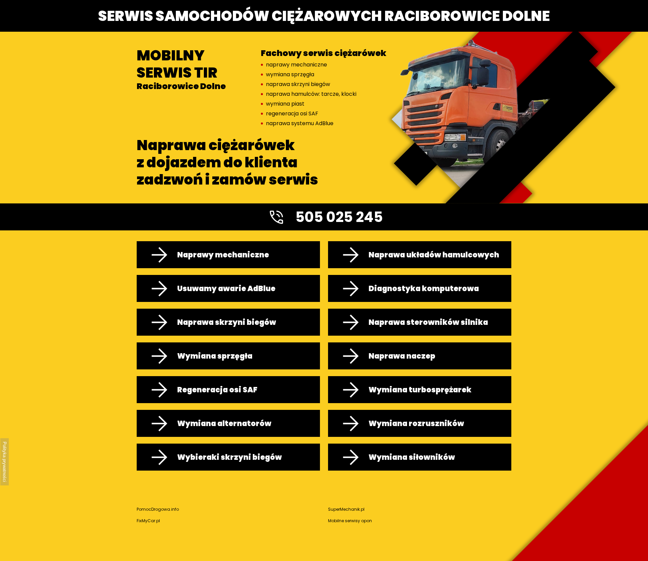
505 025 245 (339, 217)
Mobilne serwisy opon (350, 521)
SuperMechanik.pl (346, 509)
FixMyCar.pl (148, 521)
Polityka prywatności (4, 462)
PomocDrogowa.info (158, 509)
